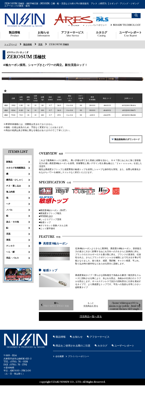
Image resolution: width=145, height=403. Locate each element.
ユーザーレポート (130, 34)
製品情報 (14, 34)
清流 (8, 239)
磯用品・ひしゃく (14, 179)
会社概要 (75, 25)
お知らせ (43, 34)
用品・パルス (12, 257)
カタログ (101, 34)
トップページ (10, 44)
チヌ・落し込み (13, 185)
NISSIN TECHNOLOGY (127, 25)
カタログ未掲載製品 (15, 167)
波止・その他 (12, 221)
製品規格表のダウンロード (127, 139)
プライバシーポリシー (96, 25)
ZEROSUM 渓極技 (59, 44)
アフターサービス (72, 34)
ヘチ (8, 203)
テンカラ (10, 245)
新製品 (9, 161)
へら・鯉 (10, 251)
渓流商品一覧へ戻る (91, 316)
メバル (9, 209)
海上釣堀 (10, 191)
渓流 (40, 44)
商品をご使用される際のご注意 (72, 345)
